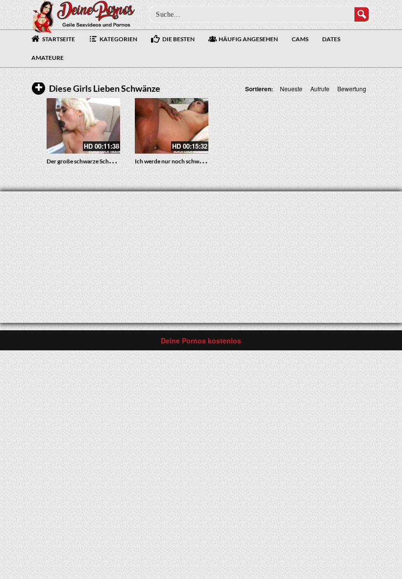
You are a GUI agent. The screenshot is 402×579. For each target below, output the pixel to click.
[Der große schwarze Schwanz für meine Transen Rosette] (83, 126)
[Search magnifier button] (361, 14)
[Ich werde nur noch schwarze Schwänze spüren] (171, 126)
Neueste (291, 88)
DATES (331, 39)
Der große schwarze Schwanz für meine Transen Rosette (119, 161)
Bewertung (351, 88)
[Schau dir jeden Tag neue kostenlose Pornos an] (83, 16)
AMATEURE (47, 57)
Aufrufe (319, 88)
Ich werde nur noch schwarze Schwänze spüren (195, 161)
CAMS (300, 39)
